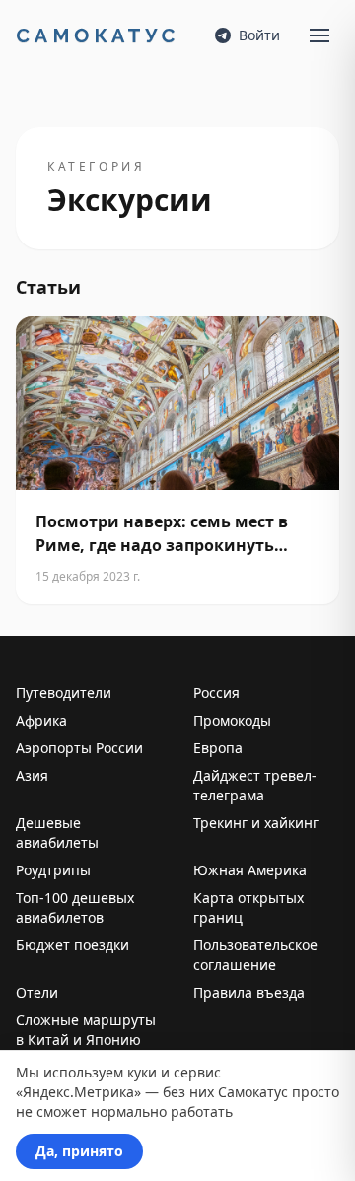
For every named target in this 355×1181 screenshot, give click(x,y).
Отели (37, 992)
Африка (41, 720)
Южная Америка (250, 870)
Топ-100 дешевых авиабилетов (75, 907)
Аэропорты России (79, 747)
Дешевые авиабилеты (57, 832)
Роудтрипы (53, 870)
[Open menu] (319, 35)
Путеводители (63, 692)
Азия (32, 775)
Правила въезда (249, 992)
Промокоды (232, 720)
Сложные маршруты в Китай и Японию (86, 1029)
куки (142, 1072)
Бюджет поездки (72, 945)
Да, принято (79, 1151)
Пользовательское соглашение (255, 955)
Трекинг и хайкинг (256, 822)
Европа (218, 747)
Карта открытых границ (248, 907)
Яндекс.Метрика (78, 1091)
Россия (216, 692)
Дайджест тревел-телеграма (255, 785)
